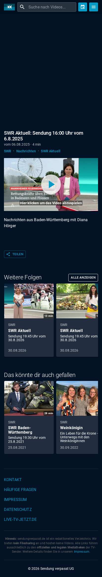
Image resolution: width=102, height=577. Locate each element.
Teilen (14, 254)
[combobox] (51, 7)
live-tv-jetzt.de (20, 519)
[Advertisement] (51, 71)
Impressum (15, 499)
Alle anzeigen (83, 277)
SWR (7, 151)
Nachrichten (26, 151)
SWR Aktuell (50, 151)
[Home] (10, 7)
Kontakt (13, 479)
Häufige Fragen (20, 489)
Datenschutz (18, 509)
